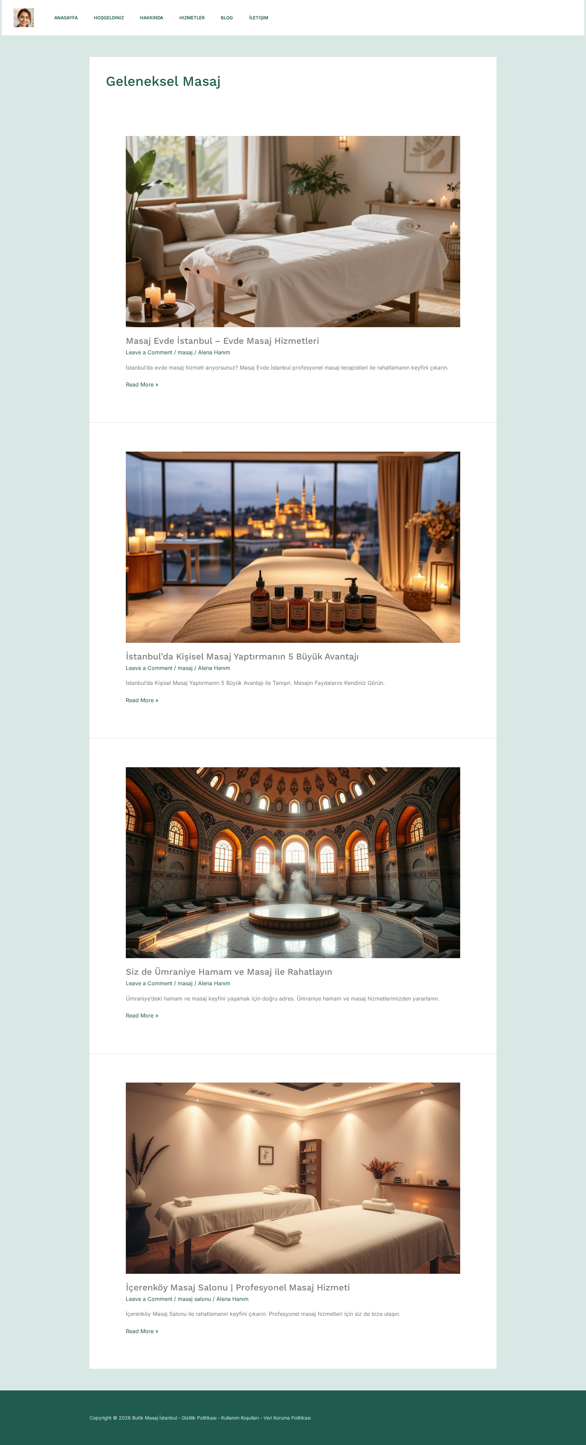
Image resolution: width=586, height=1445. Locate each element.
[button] (529, 18)
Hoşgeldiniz (109, 17)
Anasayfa (66, 17)
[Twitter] (470, 18)
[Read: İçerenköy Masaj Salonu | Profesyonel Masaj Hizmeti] (293, 1177)
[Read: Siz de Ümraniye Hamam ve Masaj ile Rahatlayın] (293, 862)
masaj (185, 352)
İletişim (258, 17)
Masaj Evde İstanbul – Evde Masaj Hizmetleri (222, 341)
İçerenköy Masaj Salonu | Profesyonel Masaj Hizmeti (238, 1287)
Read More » (142, 384)
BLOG (227, 17)
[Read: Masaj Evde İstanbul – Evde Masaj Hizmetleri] (293, 231)
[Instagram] (440, 18)
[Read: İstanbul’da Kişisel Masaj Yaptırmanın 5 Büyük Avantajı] (293, 546)
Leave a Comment (149, 352)
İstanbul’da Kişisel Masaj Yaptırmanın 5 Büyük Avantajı (242, 656)
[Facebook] (455, 18)
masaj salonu (194, 1298)
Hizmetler (191, 17)
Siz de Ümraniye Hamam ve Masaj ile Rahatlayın (229, 972)
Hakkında (151, 17)
